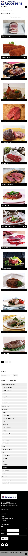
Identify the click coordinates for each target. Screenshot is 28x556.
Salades (4, 393)
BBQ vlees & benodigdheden (8, 384)
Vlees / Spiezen (6, 403)
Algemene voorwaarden (7, 518)
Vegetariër (5, 397)
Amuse (4, 412)
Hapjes (4, 421)
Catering (4, 516)
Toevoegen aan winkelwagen (14, 50)
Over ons (4, 514)
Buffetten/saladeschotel (8, 418)
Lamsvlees (5, 464)
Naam (2, 530)
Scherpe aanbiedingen (7, 449)
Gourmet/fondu (5, 406)
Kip (3, 461)
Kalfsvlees (5, 458)
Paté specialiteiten (7, 480)
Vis (3, 400)
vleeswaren (4, 477)
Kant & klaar (5, 409)
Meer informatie (14, 26)
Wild (4, 473)
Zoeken (15, 375)
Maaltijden (5, 424)
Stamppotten (6, 440)
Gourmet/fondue (7, 455)
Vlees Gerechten (6, 443)
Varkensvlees (6, 470)
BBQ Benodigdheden (8, 390)
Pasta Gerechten (7, 427)
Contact (4, 520)
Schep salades (6, 483)
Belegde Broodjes (7, 415)
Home (2, 10)
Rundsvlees (5, 467)
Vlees (5, 10)
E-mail (2, 533)
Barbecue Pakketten (7, 387)
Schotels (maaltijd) (7, 433)
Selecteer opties (14, 29)
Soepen (4, 437)
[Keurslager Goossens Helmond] (14, 3)
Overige (4, 446)
